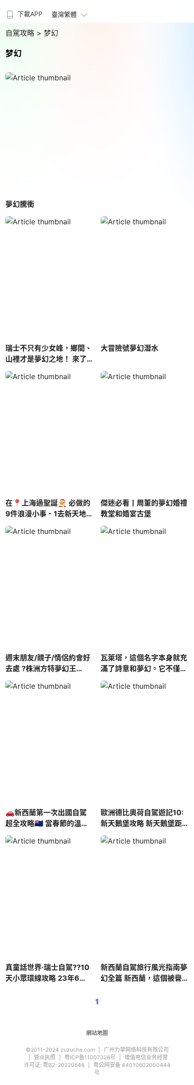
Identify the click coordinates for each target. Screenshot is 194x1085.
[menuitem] (23, 11)
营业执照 (44, 1057)
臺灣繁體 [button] (64, 14)
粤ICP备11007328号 (90, 1057)
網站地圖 (97, 1032)
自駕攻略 (21, 32)
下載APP (30, 14)
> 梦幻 (47, 32)
